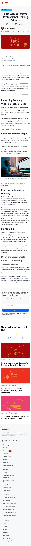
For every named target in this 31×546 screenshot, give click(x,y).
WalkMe (5, 532)
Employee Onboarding (9, 503)
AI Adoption (6, 500)
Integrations (6, 485)
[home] (5, 2)
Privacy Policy (7, 456)
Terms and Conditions (7, 314)
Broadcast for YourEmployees (8, 476)
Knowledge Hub (7, 541)
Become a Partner (8, 465)
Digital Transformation (9, 515)
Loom (4, 523)
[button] (28, 2)
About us (5, 448)
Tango (5, 529)
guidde (24, 276)
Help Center (6, 490)
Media (5, 459)
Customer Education (9, 506)
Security (5, 462)
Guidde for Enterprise (9, 497)
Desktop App (7, 487)
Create (5, 472)
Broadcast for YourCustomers (8, 481)
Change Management (9, 512)
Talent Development (9, 509)
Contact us (6, 454)
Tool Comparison (8, 538)
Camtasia (6, 535)
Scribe (5, 526)
